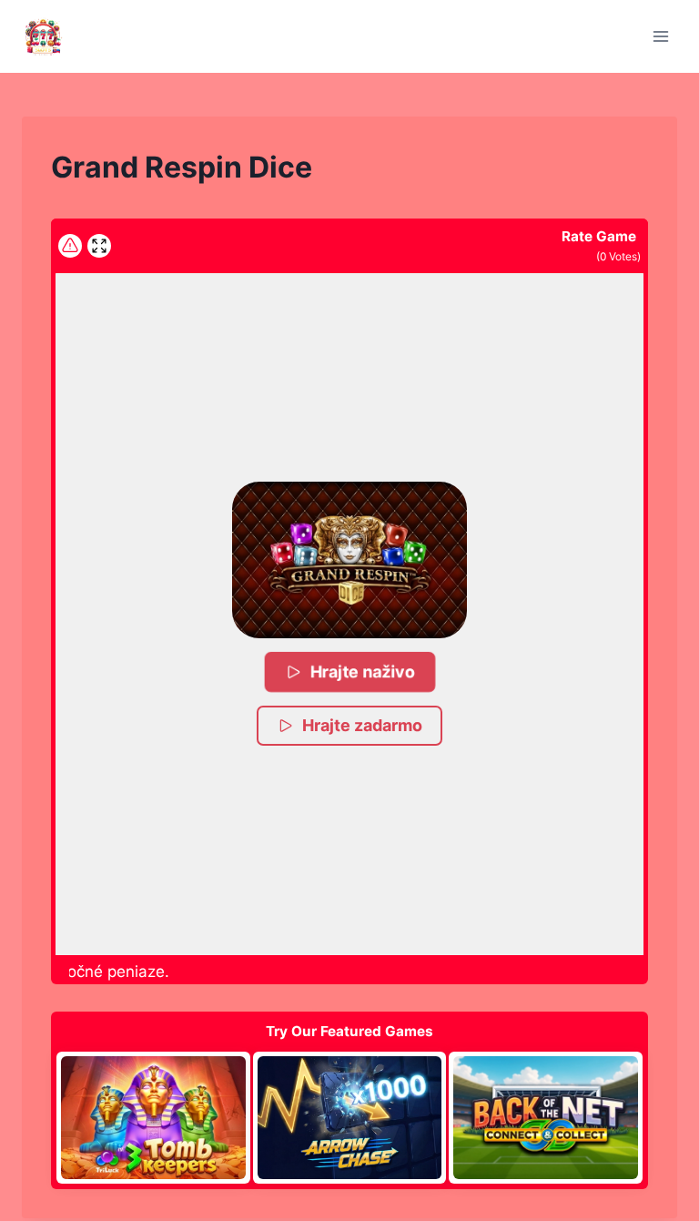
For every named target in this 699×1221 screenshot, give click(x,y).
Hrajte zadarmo (362, 725)
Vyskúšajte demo (153, 1117)
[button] (349, 560)
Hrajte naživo (363, 671)
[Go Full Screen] (99, 246)
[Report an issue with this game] (70, 246)
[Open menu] (660, 36)
